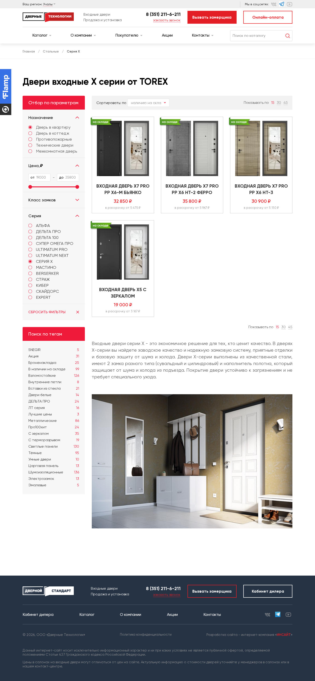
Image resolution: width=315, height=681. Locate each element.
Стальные (51, 51)
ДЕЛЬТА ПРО (48, 231)
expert (43, 297)
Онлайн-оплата (268, 17)
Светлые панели (53, 446)
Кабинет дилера (268, 591)
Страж (43, 279)
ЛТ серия (53, 408)
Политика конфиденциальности (146, 634)
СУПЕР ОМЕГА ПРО (54, 243)
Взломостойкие (53, 375)
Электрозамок (53, 478)
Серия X (44, 261)
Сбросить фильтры (46, 312)
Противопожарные (54, 139)
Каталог (39, 35)
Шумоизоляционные (53, 472)
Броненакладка (53, 362)
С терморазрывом (53, 440)
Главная (29, 51)
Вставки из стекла (53, 388)
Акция (53, 356)
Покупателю (126, 35)
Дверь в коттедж (52, 133)
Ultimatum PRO (52, 249)
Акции (167, 35)
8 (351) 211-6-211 (163, 14)
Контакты (200, 35)
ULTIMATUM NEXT (52, 255)
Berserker (47, 273)
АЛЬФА (43, 225)
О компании (81, 35)
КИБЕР (42, 285)
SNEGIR (53, 350)
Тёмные (53, 453)
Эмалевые (53, 485)
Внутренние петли (53, 382)
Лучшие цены (53, 414)
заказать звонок (167, 20)
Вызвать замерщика (212, 17)
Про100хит (53, 427)
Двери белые (53, 395)
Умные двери (53, 459)
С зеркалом (53, 433)
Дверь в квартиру (53, 127)
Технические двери (54, 145)
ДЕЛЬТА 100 (47, 237)
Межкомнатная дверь (56, 151)
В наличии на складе (53, 369)
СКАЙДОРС (47, 291)
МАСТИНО (46, 267)
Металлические (53, 420)
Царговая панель (53, 466)
